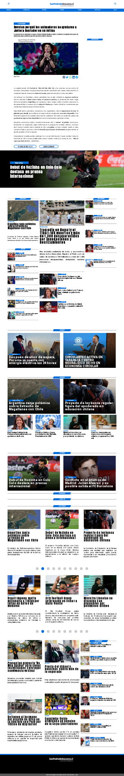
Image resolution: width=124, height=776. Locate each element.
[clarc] (12, 280)
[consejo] (85, 687)
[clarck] (12, 292)
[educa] (89, 219)
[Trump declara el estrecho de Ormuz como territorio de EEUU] (85, 741)
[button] (25, 146)
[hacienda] (85, 714)
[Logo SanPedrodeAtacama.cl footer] (61, 762)
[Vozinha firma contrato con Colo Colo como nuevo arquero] (12, 268)
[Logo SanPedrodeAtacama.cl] (62, 7)
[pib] (85, 700)
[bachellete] (89, 263)
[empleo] (85, 673)
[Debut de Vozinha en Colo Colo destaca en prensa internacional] (89, 204)
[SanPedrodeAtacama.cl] (9, 4)
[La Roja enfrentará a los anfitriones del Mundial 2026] (12, 256)
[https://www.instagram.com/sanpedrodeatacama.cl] (62, 766)
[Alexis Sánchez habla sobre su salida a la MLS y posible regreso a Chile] (85, 660)
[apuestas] (12, 315)
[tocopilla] (85, 646)
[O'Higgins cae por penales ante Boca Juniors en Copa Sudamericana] (12, 303)
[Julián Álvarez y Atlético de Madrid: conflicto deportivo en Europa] (89, 248)
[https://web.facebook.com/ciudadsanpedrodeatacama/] (49, 766)
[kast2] (89, 233)
